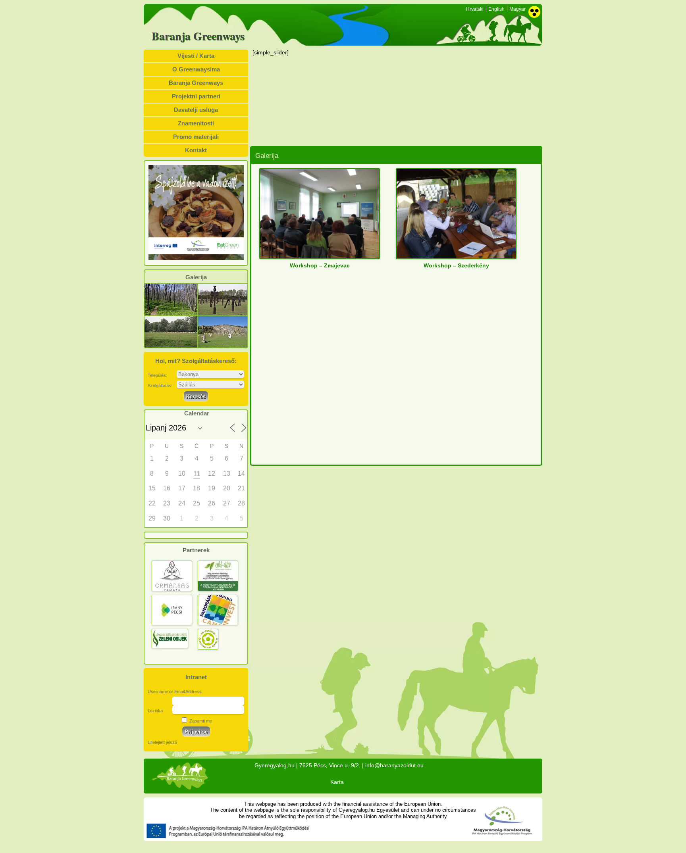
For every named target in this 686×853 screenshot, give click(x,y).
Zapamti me (200, 721)
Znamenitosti (196, 123)
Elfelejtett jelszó (162, 742)
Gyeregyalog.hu (274, 765)
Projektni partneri (196, 96)
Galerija (196, 277)
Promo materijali (196, 136)
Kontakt (196, 150)
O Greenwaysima (196, 69)
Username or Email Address (175, 691)
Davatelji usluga (196, 109)
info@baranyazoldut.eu (394, 765)
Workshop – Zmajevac (320, 265)
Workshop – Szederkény (456, 265)
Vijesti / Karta (195, 55)
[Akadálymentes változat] (534, 12)
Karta (337, 782)
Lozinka (155, 710)
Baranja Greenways (198, 36)
